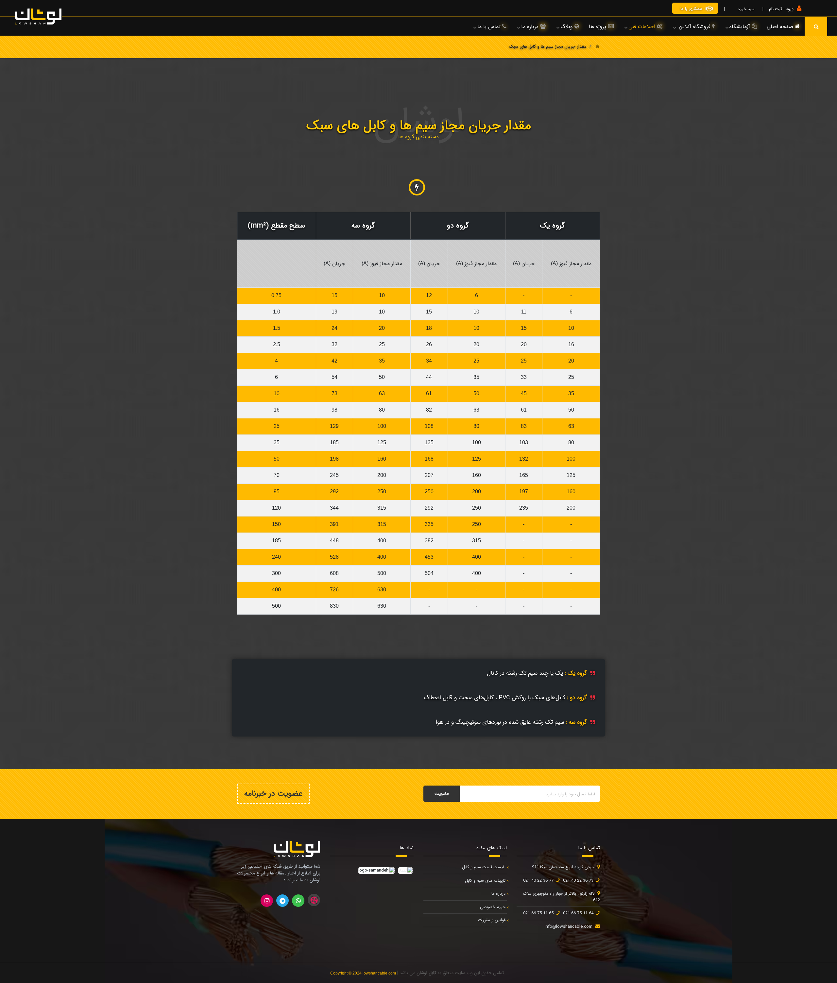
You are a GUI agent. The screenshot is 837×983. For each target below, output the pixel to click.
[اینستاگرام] (266, 900)
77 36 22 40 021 (538, 880)
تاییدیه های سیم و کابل (485, 880)
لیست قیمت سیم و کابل (483, 867)
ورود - (788, 9)
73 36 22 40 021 (578, 880)
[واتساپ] (298, 900)
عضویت (442, 793)
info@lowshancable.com (568, 926)
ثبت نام (775, 9)
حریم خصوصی (492, 907)
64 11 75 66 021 (578, 913)
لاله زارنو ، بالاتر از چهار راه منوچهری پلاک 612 (561, 897)
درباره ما (498, 893)
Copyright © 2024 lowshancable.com (363, 973)
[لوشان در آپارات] (313, 900)
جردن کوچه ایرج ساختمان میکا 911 (563, 867)
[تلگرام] (282, 900)
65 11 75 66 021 (538, 913)
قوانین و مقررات (491, 920)
